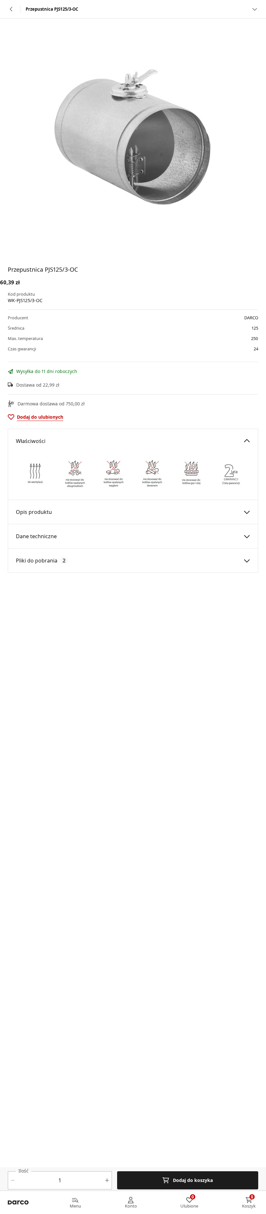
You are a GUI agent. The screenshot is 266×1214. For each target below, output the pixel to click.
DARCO (251, 318)
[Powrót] (11, 9)
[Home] (18, 1202)
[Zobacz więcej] (254, 9)
